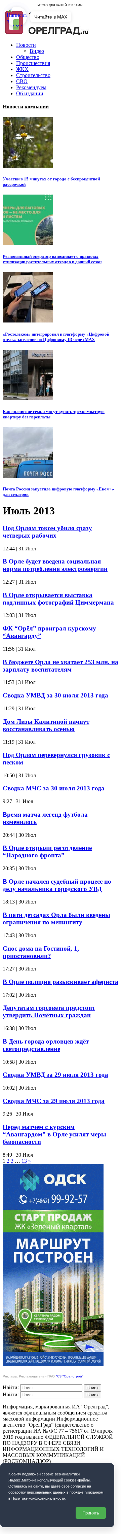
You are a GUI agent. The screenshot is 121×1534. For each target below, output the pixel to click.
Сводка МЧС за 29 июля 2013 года (54, 1100)
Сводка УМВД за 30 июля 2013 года (55, 695)
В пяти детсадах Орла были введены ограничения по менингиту (56, 918)
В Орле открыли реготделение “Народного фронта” (47, 851)
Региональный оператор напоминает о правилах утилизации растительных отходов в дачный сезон (52, 259)
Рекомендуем (31, 87)
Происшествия (33, 63)
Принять (90, 1512)
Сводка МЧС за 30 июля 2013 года (54, 788)
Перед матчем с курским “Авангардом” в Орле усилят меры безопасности (54, 1134)
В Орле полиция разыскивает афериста (60, 981)
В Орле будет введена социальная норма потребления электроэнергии (55, 565)
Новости (26, 45)
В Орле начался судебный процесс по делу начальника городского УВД (57, 885)
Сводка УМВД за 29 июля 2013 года (55, 1074)
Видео (37, 51)
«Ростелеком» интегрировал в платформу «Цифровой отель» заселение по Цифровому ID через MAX (56, 337)
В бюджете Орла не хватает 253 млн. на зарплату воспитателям (60, 665)
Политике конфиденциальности (38, 1498)
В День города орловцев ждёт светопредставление (46, 1045)
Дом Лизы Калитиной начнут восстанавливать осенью (46, 725)
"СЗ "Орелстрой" (69, 1376)
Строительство (33, 75)
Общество (27, 57)
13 (24, 1161)
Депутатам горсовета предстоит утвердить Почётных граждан (49, 1011)
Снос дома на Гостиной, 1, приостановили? (41, 952)
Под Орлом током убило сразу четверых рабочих (47, 531)
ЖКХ (22, 69)
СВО (22, 81)
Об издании (29, 93)
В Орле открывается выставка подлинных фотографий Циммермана (58, 598)
